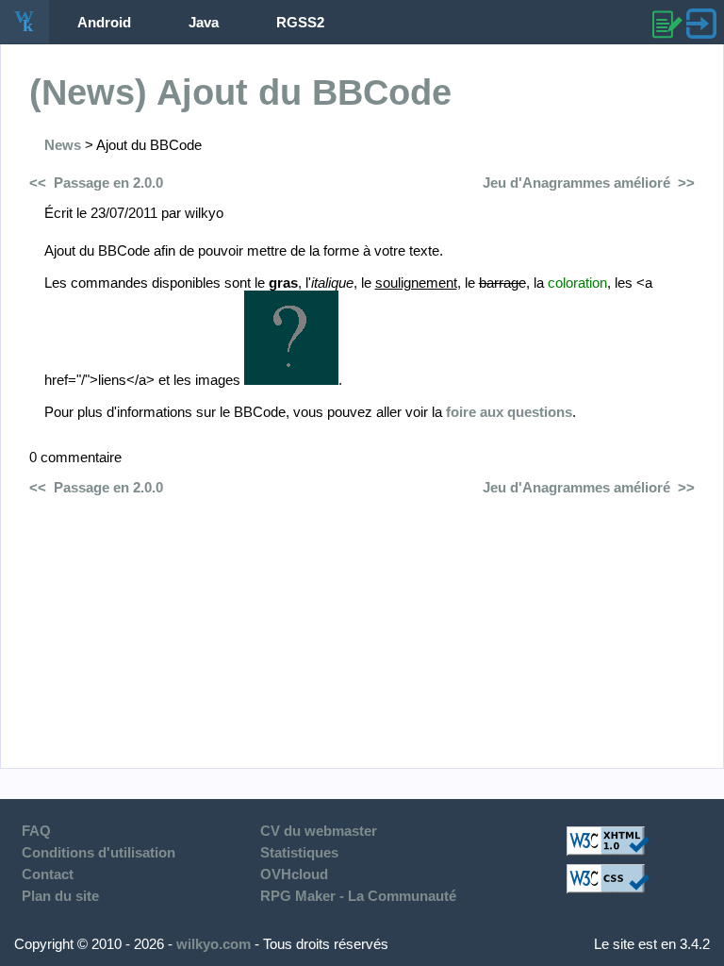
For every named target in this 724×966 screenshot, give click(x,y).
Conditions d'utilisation (98, 852)
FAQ (36, 831)
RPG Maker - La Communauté (358, 896)
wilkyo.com (213, 944)
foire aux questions (509, 412)
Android (104, 22)
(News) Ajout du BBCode (240, 92)
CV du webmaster (318, 831)
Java (204, 22)
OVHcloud (294, 874)
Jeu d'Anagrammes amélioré (576, 183)
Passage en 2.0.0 (108, 183)
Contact (48, 874)
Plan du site (60, 896)
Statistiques (299, 852)
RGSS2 (300, 22)
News (62, 145)
